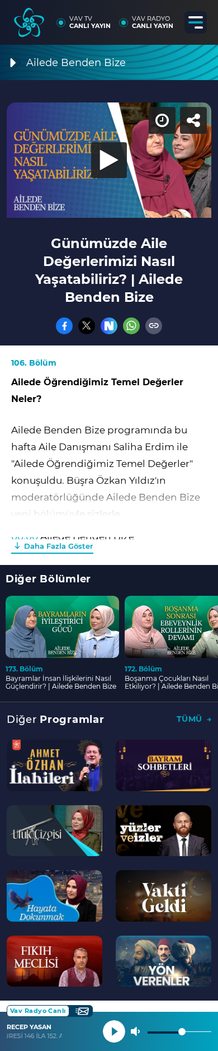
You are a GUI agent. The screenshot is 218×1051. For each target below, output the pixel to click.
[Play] (109, 526)
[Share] (200, 17)
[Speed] (168, 17)
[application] (109, 525)
